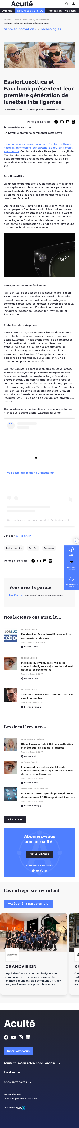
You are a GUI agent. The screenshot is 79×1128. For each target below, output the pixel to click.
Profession (55, 10)
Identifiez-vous (16, 595)
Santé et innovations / (24, 19)
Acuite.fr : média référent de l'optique (30, 1063)
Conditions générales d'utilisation (20, 1098)
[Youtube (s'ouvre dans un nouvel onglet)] (37, 870)
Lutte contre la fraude (34, 788)
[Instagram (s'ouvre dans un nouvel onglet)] (41, 870)
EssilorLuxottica (14, 548)
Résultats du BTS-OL (30, 10)
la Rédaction (23, 535)
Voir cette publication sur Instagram (30, 472)
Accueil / (8, 19)
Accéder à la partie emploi (28, 903)
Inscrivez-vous (18, 1051)
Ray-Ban (33, 548)
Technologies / (43, 19)
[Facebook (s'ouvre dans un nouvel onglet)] (33, 870)
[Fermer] (76, 541)
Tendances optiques (32, 739)
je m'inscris (39, 854)
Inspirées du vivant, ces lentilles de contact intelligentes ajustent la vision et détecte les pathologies (47, 666)
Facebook (49, 548)
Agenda (7, 10)
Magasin (70, 10)
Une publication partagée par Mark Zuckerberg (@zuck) (41, 519)
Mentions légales (12, 1094)
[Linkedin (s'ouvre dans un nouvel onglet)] (45, 870)
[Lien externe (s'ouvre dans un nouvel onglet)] (39, 458)
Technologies (29, 629)
